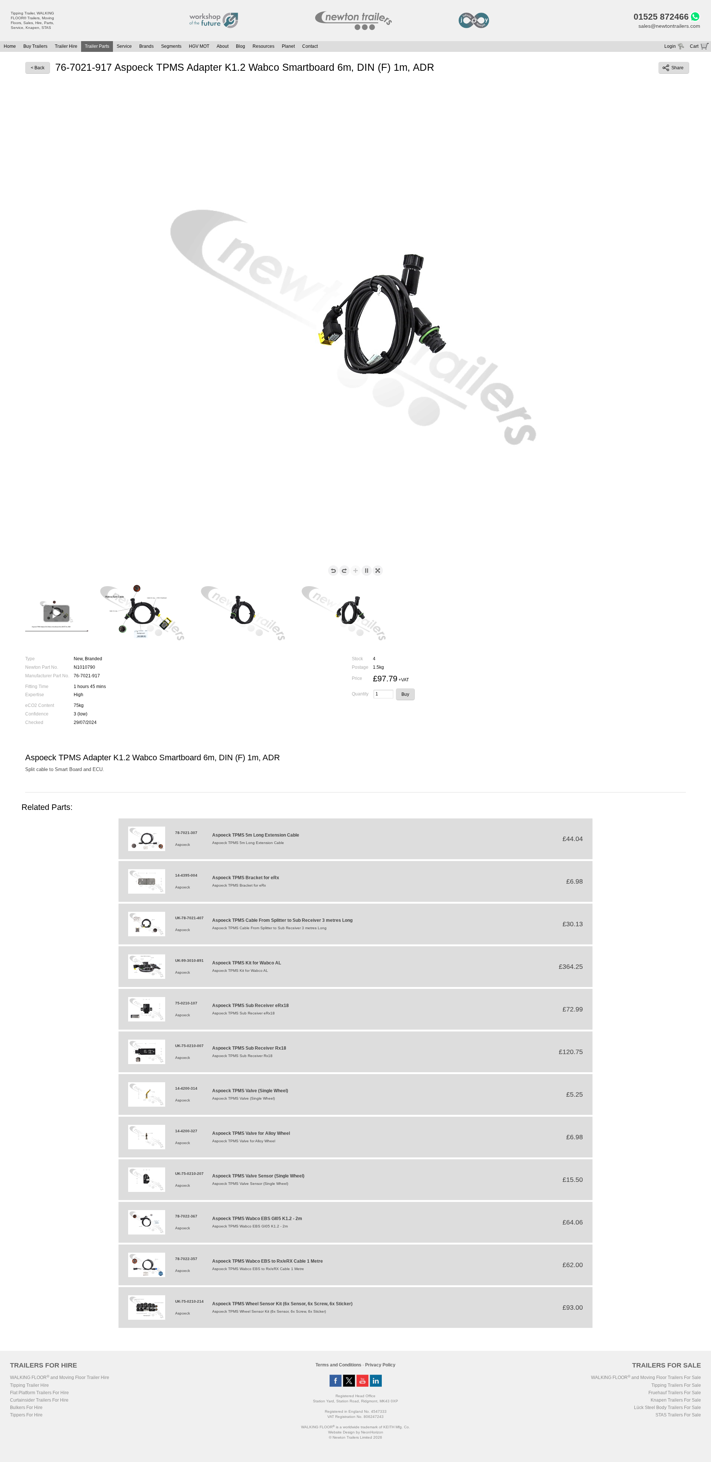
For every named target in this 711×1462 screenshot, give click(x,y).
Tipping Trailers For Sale (676, 1385)
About (222, 46)
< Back (37, 67)
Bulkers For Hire (26, 1407)
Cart (694, 46)
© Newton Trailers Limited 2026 (355, 1437)
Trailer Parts (97, 46)
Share (677, 67)
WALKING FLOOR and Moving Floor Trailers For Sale (646, 1377)
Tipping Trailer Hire (29, 1385)
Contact (310, 46)
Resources (263, 46)
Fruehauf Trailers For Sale (674, 1392)
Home (10, 46)
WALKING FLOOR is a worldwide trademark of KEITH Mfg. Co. (355, 1427)
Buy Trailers (35, 46)
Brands (146, 46)
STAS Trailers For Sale (678, 1415)
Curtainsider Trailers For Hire (39, 1400)
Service (124, 46)
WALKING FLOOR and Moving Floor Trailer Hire (59, 1377)
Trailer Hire (66, 46)
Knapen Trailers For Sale (676, 1400)
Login (670, 46)
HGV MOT (199, 46)
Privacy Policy (380, 1365)
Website (341, 1432)
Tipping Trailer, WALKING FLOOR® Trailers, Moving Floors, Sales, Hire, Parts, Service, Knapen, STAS (32, 20)
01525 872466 (661, 16)
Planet (288, 46)
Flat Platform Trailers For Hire (39, 1392)
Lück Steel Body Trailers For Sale (667, 1407)
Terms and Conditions (338, 1365)
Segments (171, 46)
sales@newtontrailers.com (669, 26)
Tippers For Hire (26, 1415)
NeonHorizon (372, 1432)
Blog (240, 46)
